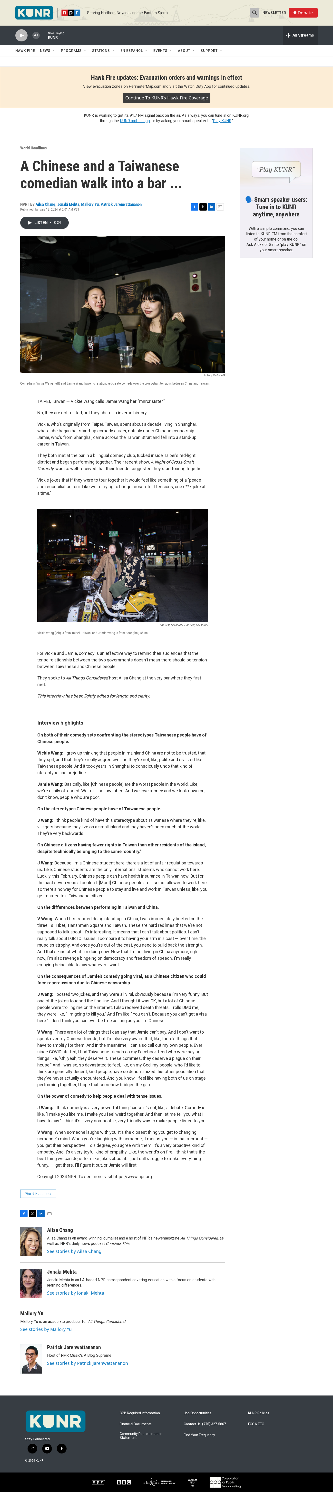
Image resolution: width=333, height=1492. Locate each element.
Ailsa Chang (45, 204)
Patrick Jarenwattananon (121, 204)
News (45, 51)
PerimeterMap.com (145, 86)
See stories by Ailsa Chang (74, 1251)
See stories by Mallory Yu (46, 1329)
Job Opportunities (197, 1413)
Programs (71, 51)
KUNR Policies (258, 1413)
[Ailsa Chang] (31, 1241)
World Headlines (33, 147)
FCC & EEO (256, 1424)
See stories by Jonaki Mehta (75, 1293)
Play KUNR (222, 120)
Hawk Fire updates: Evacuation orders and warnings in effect (166, 77)
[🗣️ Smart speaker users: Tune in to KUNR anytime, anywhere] (276, 168)
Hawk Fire (25, 51)
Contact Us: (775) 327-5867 (205, 1424)
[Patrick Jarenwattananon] (31, 1359)
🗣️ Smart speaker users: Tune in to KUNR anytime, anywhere (276, 207)
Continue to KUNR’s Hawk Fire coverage (166, 98)
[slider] (44, 35)
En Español (131, 51)
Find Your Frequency (199, 1435)
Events (160, 51)
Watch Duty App (197, 86)
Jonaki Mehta (68, 204)
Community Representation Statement (141, 1436)
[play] (21, 35)
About (184, 51)
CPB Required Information (140, 1413)
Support (209, 51)
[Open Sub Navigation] (54, 51)
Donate (305, 12)
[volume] (36, 35)
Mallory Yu (90, 204)
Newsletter (274, 13)
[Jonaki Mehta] (31, 1283)
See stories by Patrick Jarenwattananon (87, 1363)
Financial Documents (136, 1424)
